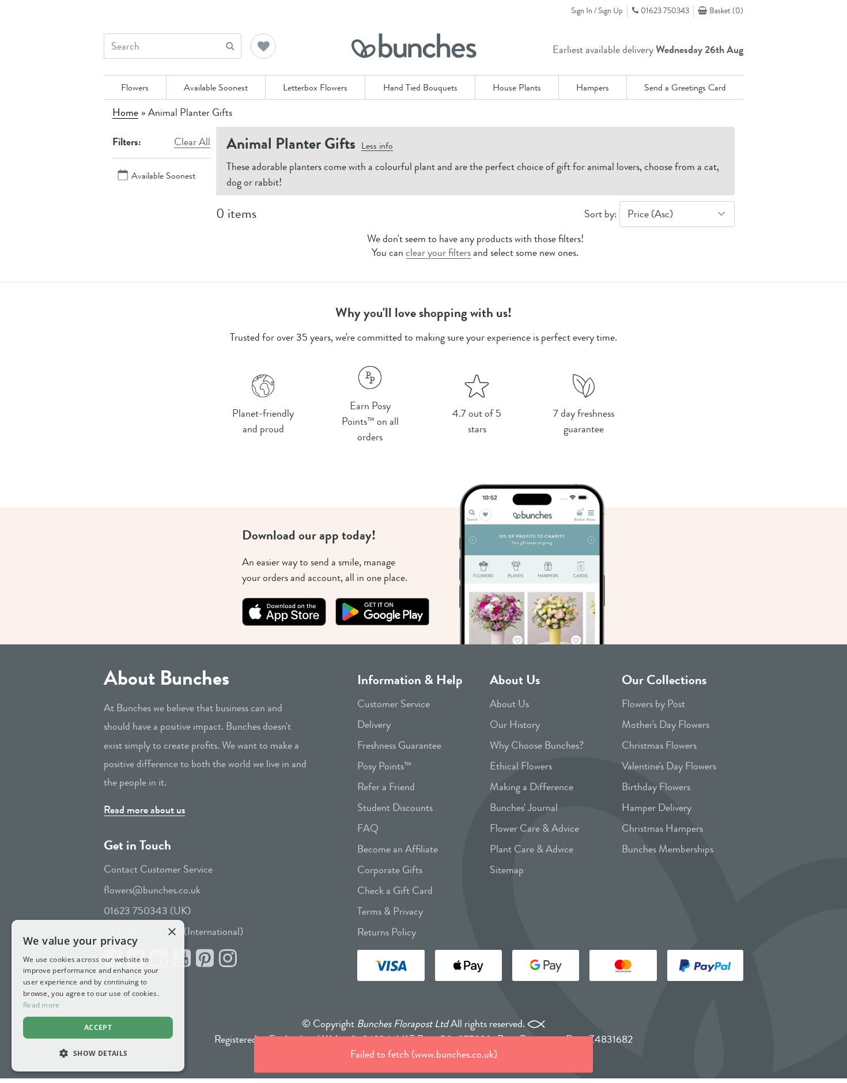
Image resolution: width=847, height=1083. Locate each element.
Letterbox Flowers (315, 87)
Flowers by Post (653, 703)
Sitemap (507, 869)
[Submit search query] (230, 45)
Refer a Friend (386, 786)
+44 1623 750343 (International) (173, 931)
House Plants (517, 87)
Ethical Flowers (521, 766)
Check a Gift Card (395, 890)
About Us (515, 679)
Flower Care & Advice (534, 828)
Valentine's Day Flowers (669, 766)
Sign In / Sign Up (597, 10)
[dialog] (98, 995)
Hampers (592, 87)
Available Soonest (216, 87)
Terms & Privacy (390, 911)
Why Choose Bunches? (537, 745)
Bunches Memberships (667, 849)
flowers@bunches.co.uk (152, 889)
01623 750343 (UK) (147, 910)
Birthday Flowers (656, 786)
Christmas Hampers (662, 828)
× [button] (171, 932)
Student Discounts (395, 807)
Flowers (135, 87)
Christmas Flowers (659, 745)
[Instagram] (228, 959)
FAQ (368, 828)
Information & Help (410, 679)
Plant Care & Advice (531, 849)
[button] (264, 47)
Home (125, 112)
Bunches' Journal (524, 807)
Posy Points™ (384, 766)
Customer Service (393, 703)
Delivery (374, 724)
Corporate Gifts (389, 869)
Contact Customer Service (158, 869)
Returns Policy (386, 931)
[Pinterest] (205, 959)
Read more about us (144, 809)
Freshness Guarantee (399, 745)
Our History (515, 724)
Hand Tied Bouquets (420, 87)
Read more (41, 1005)
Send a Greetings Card (685, 87)
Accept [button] (98, 1027)
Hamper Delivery (656, 807)
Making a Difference (531, 786)
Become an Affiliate (397, 849)
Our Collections (664, 679)
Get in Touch (137, 845)
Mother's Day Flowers (665, 724)
